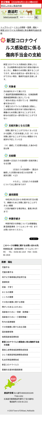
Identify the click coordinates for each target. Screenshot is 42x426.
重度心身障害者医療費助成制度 (16, 349)
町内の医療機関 (9, 321)
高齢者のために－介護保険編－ (16, 316)
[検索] (36, 17)
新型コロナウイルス (11, 364)
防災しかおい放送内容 (11, 5)
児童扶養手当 (8, 272)
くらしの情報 (19, 27)
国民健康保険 (8, 331)
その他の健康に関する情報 (14, 301)
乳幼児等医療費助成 (11, 359)
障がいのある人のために (13, 306)
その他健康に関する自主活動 (15, 326)
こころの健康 (8, 296)
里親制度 (6, 281)
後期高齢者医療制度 (11, 336)
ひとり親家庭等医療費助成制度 (16, 354)
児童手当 (6, 267)
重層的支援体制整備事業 (13, 369)
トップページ (6, 27)
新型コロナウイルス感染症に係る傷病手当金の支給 (21, 343)
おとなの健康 (8, 292)
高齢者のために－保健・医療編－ (17, 311)
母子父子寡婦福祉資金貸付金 (15, 277)
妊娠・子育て (8, 287)
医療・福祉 (32, 27)
